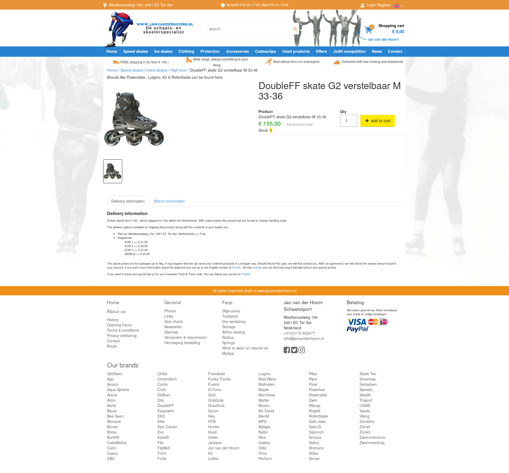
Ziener (364, 426)
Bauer (112, 410)
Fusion (214, 384)
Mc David (266, 410)
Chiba (162, 373)
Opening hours (119, 324)
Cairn (111, 447)
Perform (265, 458)
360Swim (114, 373)
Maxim (264, 405)
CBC (111, 458)
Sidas (313, 453)
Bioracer (114, 421)
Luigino (264, 373)
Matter (263, 400)
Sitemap (171, 332)
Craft (161, 389)
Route (112, 346)
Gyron (213, 410)
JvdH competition (349, 51)
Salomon (316, 432)
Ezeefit (163, 437)
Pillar (313, 373)
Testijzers (230, 316)
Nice (262, 437)
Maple (263, 389)
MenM (263, 416)
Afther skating (233, 332)
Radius (228, 337)
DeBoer (163, 394)
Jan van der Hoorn (223, 447)
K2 (210, 453)
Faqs (227, 302)
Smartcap (367, 379)
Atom (111, 400)
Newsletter (173, 326)
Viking (364, 416)
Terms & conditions (123, 330)
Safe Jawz (317, 421)
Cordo (162, 384)
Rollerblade (318, 416)
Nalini (263, 432)
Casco (112, 453)
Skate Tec (367, 373)
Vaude (364, 410)
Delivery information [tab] (128, 201)
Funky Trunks (219, 379)
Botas (112, 432)
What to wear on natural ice (245, 348)
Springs (228, 342)
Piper (313, 379)
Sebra (314, 442)
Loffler (213, 458)
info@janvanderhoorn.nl (304, 338)
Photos (170, 310)
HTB (212, 421)
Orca (262, 453)
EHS (161, 416)
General (172, 302)
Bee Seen (115, 416)
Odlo (262, 447)
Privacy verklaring (122, 335)
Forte (161, 458)
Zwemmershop (372, 442)
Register (384, 4)
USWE (364, 405)
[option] (112, 171)
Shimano (316, 447)
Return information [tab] (169, 201)
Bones (112, 426)
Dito (160, 400)
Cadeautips (265, 51)
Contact (395, 51)
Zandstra (367, 421)
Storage (228, 326)
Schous (315, 437)
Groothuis (216, 405)
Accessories (237, 51)
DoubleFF (165, 405)
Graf (212, 394)
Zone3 (364, 432)
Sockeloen (368, 384)
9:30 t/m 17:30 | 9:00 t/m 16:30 (257, 4)
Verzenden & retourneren (185, 337)
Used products (296, 51)
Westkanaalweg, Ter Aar (141, 4)
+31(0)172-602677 (299, 333)
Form (161, 453)
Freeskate (216, 373)
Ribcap (315, 405)
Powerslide (318, 394)
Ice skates (163, 51)
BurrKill (113, 437)
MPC (262, 421)
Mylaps (228, 353)
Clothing (186, 51)
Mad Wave (267, 379)
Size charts (173, 321)
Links (168, 316)
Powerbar (317, 389)
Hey (211, 416)
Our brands (123, 364)
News (377, 51)
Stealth (365, 394)
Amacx (113, 384)
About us (116, 311)
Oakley (264, 442)
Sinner (314, 458)
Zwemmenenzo (372, 437)
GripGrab (216, 400)
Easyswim (165, 410)
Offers (321, 51)
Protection (210, 51)
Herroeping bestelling (182, 342)
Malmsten (266, 384)
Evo (160, 432)
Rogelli (314, 410)
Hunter (214, 426)
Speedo (365, 389)
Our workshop (234, 321)
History (113, 319)
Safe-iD (315, 426)
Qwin (313, 400)
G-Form (214, 389)
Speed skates (135, 51)
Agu (110, 379)
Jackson (215, 442)
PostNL (236, 267)
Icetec (213, 437)
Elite (161, 421)
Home (111, 51)
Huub (212, 432)
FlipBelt (163, 447)
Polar (313, 384)
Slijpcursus (231, 310)
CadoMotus (116, 442)
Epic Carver (167, 426)
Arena (112, 394)
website (257, 267)
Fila (160, 442)
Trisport (365, 400)
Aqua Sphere (118, 389)
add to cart (380, 120)
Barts (111, 405)
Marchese (266, 394)
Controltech (167, 379)
